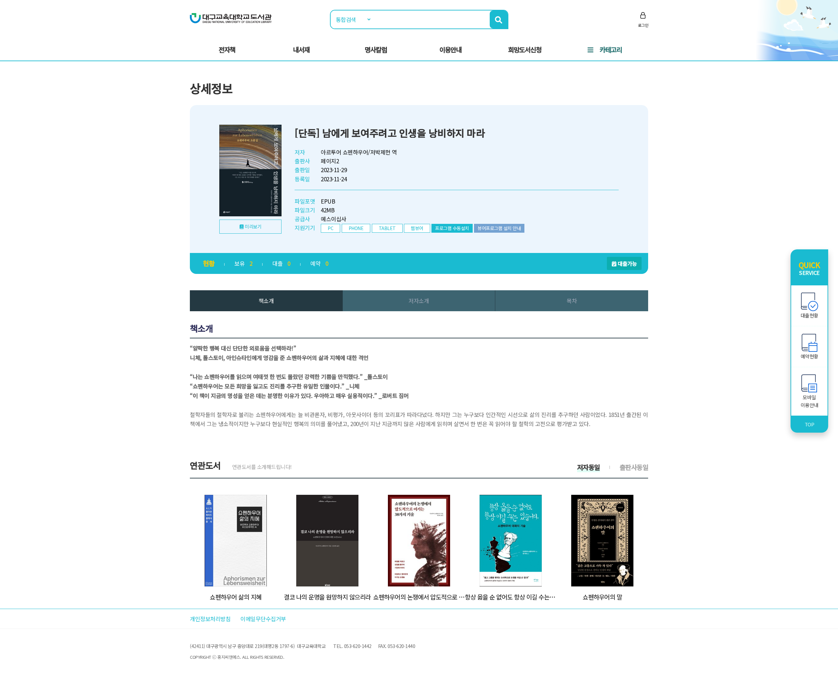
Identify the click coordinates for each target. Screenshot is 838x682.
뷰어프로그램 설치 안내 (499, 228)
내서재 (301, 49)
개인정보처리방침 (210, 619)
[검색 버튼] (499, 19)
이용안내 (450, 49)
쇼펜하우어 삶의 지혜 (236, 597)
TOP (809, 424)
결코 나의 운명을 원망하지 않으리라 (327, 597)
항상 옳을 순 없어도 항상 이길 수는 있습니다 (510, 597)
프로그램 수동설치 (452, 228)
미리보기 (253, 226)
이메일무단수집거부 (263, 619)
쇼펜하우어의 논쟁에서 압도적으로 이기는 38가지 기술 (419, 597)
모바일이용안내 (809, 401)
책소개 (266, 300)
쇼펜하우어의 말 (602, 597)
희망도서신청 (524, 49)
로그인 (643, 25)
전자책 (227, 49)
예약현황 (809, 356)
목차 (572, 300)
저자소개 (419, 300)
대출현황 (809, 315)
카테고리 (611, 49)
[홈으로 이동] (231, 17)
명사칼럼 (376, 49)
